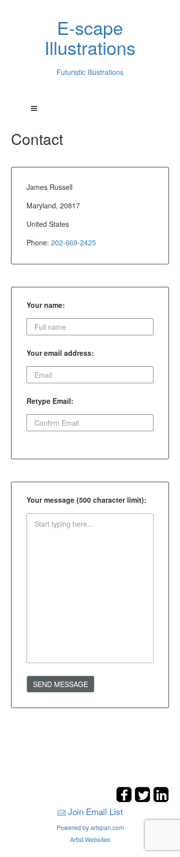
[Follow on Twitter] (143, 799)
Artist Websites (90, 839)
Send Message (60, 684)
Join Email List (95, 811)
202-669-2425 (73, 242)
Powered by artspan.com (90, 827)
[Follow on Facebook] (125, 799)
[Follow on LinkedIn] (161, 799)
